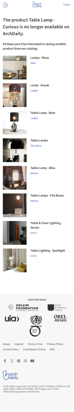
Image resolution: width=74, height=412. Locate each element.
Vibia (32, 63)
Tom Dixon (35, 145)
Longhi (34, 90)
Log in (66, 4)
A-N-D (33, 256)
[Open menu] (5, 4)
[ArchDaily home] (37, 5)
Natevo (34, 173)
